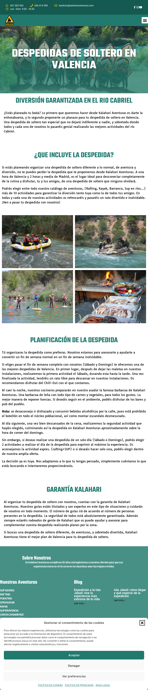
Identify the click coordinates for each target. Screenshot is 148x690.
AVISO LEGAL (103, 685)
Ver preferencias (74, 676)
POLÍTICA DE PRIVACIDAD (79, 685)
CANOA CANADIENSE (12, 614)
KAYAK (4, 606)
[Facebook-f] (134, 7)
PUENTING (6, 598)
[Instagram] (137, 7)
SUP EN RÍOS (7, 590)
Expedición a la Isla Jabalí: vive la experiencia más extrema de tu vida (87, 594)
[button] (142, 623)
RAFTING (5, 594)
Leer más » (79, 603)
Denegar (74, 666)
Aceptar (74, 655)
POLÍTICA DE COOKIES (50, 685)
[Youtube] (140, 7)
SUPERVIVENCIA (9, 610)
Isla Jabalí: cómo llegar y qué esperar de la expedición (130, 593)
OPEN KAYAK (7, 602)
